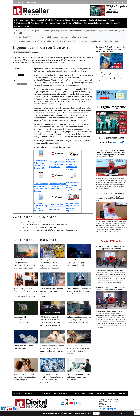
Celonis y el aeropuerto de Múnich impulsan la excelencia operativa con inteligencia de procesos (51, 264)
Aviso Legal (46, 393)
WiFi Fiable (77, 23)
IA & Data (49, 20)
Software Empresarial (23, 26)
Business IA (115, 23)
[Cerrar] (121, 413)
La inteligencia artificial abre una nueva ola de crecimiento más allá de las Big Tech (79, 291)
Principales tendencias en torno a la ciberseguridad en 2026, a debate (111, 288)
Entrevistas (24, 20)
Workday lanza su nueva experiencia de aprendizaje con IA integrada (25, 377)
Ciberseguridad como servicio (96, 23)
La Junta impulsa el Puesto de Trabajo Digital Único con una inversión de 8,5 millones (79, 320)
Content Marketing (79, 20)
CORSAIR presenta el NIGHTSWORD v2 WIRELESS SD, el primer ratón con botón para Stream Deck (52, 321)
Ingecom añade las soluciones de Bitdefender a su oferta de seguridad (48, 230)
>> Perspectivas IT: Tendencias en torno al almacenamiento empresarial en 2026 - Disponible (53, 37)
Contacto (111, 393)
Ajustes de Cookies (78, 393)
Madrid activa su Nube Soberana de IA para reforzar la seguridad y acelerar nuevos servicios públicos (26, 292)
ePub (121, 142)
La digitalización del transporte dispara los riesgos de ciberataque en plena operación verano (24, 264)
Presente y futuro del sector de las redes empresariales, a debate (110, 247)
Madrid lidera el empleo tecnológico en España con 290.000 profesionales (78, 263)
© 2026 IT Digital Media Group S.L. (26, 393)
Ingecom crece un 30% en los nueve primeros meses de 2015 (43, 224)
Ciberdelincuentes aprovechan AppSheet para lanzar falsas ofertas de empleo (78, 350)
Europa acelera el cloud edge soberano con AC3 (25, 347)
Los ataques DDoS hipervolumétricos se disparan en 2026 (22, 320)
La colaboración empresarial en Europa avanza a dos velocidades (78, 377)
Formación (59, 20)
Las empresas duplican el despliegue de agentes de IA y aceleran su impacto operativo (52, 378)
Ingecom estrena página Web (31, 222)
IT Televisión (33, 23)
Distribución (22, 84)
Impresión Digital (63, 23)
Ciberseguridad (37, 20)
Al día (16, 20)
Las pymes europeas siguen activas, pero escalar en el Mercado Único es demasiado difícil (52, 292)
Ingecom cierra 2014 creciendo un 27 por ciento (38, 227)
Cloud (67, 20)
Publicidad (122, 393)
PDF (115, 142)
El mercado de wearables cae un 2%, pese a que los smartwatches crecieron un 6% (52, 350)
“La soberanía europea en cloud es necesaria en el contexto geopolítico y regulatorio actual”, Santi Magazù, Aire (111, 197)
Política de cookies (61, 393)
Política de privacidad (96, 393)
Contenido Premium (97, 20)
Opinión (110, 20)
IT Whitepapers (20, 23)
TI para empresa (48, 23)
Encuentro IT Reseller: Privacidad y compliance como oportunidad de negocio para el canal (110, 49)
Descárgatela (112, 11)
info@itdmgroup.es (107, 409)
